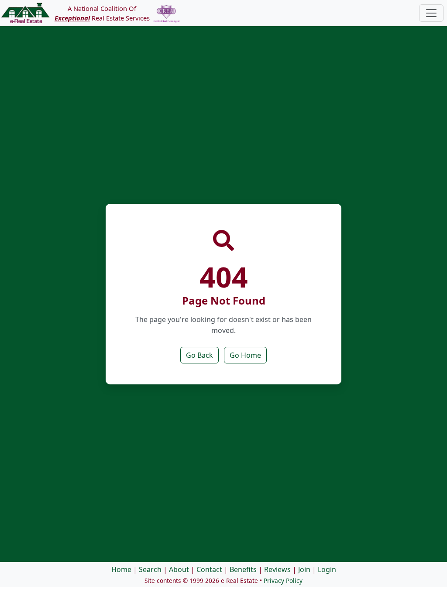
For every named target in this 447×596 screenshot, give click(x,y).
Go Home (245, 355)
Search (150, 569)
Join (304, 569)
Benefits (243, 569)
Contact (209, 569)
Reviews (277, 569)
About (179, 569)
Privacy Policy (283, 580)
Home (121, 569)
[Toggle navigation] (431, 13)
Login (327, 569)
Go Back (199, 355)
